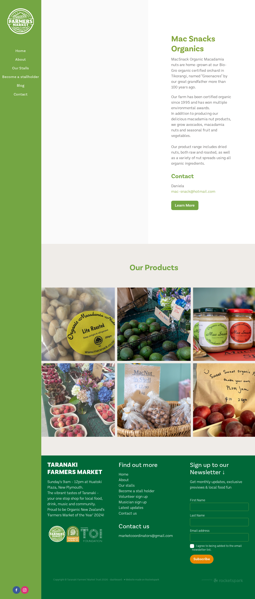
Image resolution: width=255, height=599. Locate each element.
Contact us (128, 513)
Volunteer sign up (133, 496)
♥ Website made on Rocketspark (141, 579)
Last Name (197, 515)
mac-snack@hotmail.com (193, 191)
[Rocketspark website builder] (222, 581)
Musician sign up (133, 502)
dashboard (116, 579)
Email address (200, 530)
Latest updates (131, 507)
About (124, 479)
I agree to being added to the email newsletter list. (217, 547)
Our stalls (127, 485)
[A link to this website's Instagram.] (25, 590)
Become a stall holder (137, 490)
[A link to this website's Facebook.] (16, 590)
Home (123, 474)
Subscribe (201, 559)
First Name (197, 500)
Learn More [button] (185, 205)
